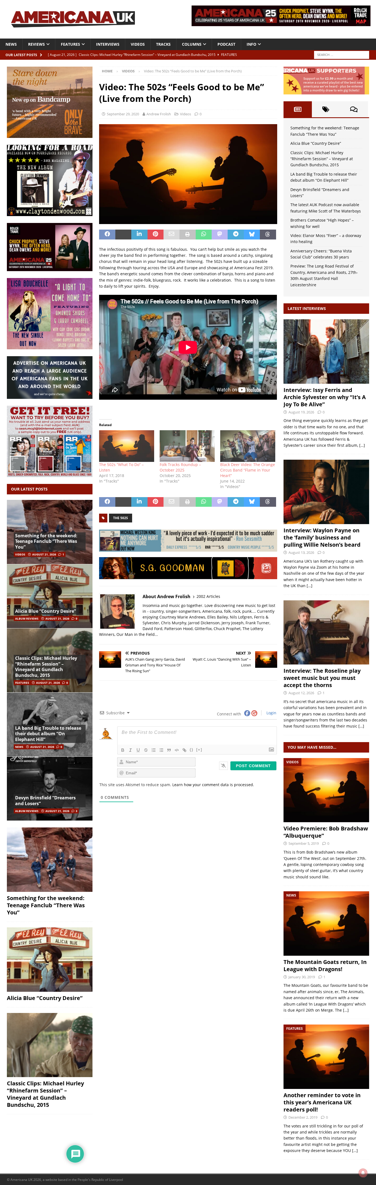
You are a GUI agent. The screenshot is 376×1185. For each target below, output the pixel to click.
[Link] (184, 750)
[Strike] (146, 750)
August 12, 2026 (301, 692)
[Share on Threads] (268, 234)
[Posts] (298, 109)
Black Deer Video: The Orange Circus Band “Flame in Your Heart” (247, 470)
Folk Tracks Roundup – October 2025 (180, 467)
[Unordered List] (161, 750)
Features (70, 44)
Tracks (163, 44)
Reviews (36, 44)
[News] (326, 923)
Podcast (226, 44)
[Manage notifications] (363, 1172)
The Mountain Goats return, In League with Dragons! (325, 965)
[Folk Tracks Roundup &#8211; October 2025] (187, 446)
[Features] (326, 1057)
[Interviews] (326, 351)
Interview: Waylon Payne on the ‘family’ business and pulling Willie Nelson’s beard (322, 537)
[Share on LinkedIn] (139, 234)
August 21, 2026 (44, 554)
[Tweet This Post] (123, 234)
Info (251, 44)
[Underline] (138, 750)
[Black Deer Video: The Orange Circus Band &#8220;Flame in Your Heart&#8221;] (247, 446)
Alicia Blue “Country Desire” (45, 611)
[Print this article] (187, 234)
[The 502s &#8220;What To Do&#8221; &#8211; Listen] (126, 446)
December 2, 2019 (302, 1117)
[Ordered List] (153, 750)
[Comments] (354, 109)
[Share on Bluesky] (252, 234)
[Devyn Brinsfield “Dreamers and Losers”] (49, 788)
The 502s (120, 518)
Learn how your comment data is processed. (213, 784)
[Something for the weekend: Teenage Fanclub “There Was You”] (49, 859)
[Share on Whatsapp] (204, 234)
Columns (191, 44)
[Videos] (326, 790)
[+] (199, 750)
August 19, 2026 (301, 412)
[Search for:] (341, 54)
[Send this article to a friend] (171, 234)
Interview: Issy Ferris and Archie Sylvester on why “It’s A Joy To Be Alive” (325, 397)
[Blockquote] (169, 750)
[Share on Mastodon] (220, 234)
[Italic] (130, 750)
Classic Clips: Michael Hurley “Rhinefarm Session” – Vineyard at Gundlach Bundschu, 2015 (46, 666)
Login (270, 712)
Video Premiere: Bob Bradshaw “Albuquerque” (326, 832)
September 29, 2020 (123, 113)
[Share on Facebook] (107, 234)
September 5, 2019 (303, 843)
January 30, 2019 (301, 976)
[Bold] (123, 750)
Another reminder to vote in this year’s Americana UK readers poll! (322, 1102)
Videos (138, 44)
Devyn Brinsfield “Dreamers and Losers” (45, 801)
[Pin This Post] (156, 234)
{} (192, 750)
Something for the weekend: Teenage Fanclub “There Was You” (46, 541)
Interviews (107, 44)
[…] (362, 445)
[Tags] (326, 109)
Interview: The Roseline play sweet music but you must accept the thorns (322, 678)
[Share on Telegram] (236, 234)
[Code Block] (177, 750)
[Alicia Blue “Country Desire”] (49, 596)
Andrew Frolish (158, 113)
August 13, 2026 (301, 552)
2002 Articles (208, 596)
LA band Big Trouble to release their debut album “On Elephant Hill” (48, 734)
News (11, 44)
